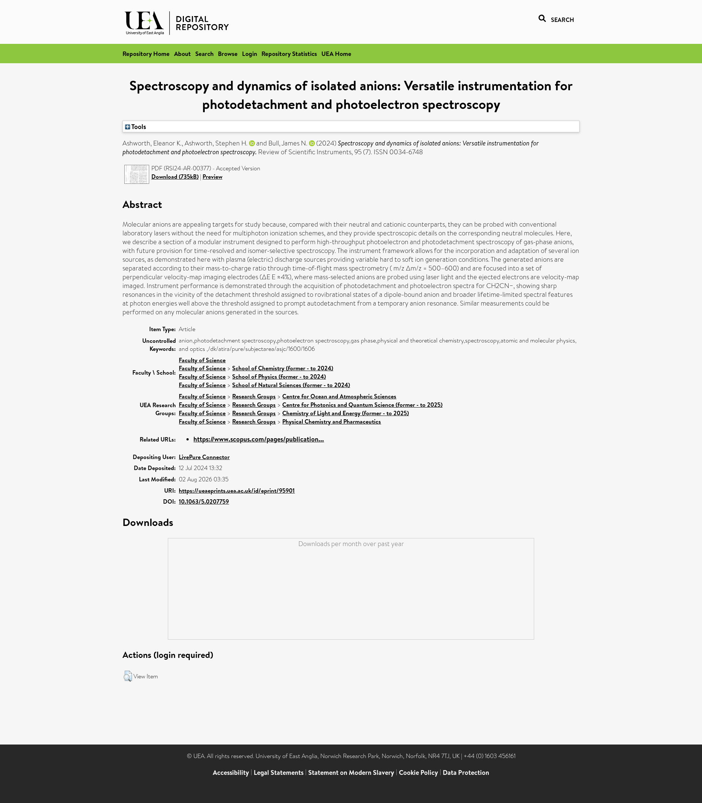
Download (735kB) (175, 177)
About (182, 53)
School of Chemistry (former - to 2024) (282, 368)
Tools (138, 126)
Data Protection (466, 772)
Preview (212, 177)
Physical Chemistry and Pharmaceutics (331, 421)
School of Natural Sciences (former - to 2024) (291, 385)
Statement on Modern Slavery (351, 772)
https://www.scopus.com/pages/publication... (258, 439)
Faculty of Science (202, 360)
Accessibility (231, 772)
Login (249, 53)
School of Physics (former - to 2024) (279, 376)
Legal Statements (278, 772)
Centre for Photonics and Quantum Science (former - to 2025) (362, 405)
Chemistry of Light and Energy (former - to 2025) (345, 413)
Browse (228, 53)
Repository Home (146, 53)
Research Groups (254, 396)
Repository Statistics (289, 53)
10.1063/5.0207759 (204, 501)
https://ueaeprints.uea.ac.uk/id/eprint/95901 (237, 490)
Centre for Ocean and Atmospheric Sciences (339, 396)
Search (204, 53)
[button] (128, 676)
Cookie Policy (418, 772)
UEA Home (336, 53)
